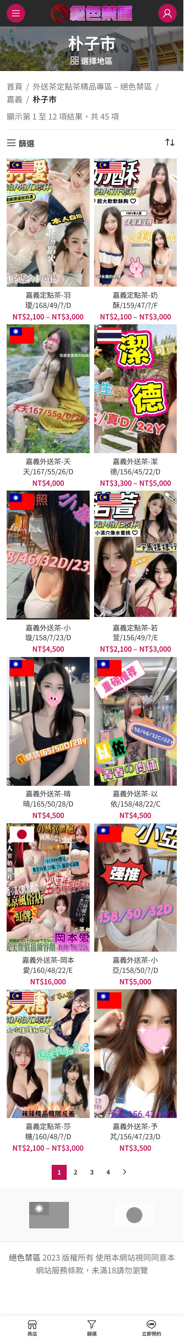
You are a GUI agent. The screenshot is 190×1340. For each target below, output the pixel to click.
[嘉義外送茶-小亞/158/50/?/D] (135, 887)
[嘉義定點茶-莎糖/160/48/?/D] (48, 1053)
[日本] (134, 1215)
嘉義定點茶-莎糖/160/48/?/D (48, 1131)
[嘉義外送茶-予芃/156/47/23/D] (135, 1053)
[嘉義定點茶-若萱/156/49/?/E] (135, 555)
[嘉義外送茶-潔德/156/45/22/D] (135, 388)
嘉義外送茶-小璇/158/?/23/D (48, 632)
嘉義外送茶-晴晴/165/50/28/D (48, 798)
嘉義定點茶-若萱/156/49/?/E (135, 632)
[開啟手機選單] (16, 13)
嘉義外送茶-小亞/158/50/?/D (135, 964)
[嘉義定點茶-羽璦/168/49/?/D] (48, 222)
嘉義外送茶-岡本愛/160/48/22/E (48, 964)
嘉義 (15, 99)
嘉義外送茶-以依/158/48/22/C (135, 798)
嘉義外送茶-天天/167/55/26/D (48, 466)
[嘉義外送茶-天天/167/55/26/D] (48, 388)
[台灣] (49, 1215)
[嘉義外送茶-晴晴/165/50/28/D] (48, 721)
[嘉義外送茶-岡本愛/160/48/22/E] (48, 887)
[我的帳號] (167, 13)
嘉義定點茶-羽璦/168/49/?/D (48, 299)
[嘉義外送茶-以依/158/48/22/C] (135, 721)
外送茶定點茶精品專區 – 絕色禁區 (92, 86)
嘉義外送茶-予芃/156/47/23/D (135, 1131)
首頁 (15, 86)
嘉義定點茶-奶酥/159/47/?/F (135, 299)
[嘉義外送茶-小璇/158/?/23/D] (48, 555)
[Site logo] (91, 12)
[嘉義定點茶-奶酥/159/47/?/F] (135, 222)
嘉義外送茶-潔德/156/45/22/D (135, 466)
